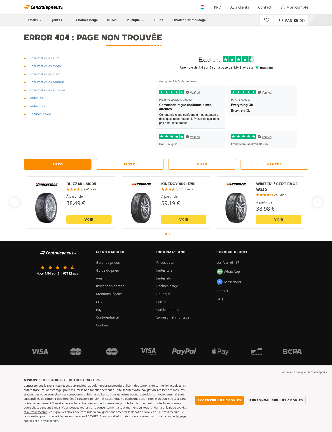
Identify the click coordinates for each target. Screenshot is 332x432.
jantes (274, 164)
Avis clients (239, 7)
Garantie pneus (108, 262)
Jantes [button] (57, 20)
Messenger (232, 282)
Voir (88, 219)
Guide (158, 20)
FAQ (219, 299)
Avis (99, 278)
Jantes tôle (36, 106)
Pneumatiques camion (46, 82)
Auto (57, 164)
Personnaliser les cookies (276, 400)
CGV (99, 301)
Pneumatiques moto (44, 66)
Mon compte (297, 7)
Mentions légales (109, 293)
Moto (130, 164)
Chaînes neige (87, 20)
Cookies (102, 325)
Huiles (112, 20)
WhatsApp (232, 271)
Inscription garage (110, 286)
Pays (99, 309)
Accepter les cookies (219, 400)
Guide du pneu (107, 270)
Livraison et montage (189, 20)
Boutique (133, 20)
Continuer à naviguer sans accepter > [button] (304, 372)
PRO (217, 7)
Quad (202, 164)
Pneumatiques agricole (46, 90)
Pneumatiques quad (44, 74)
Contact (264, 7)
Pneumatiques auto (44, 58)
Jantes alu (36, 98)
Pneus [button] (33, 20)
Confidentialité (107, 317)
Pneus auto (165, 262)
